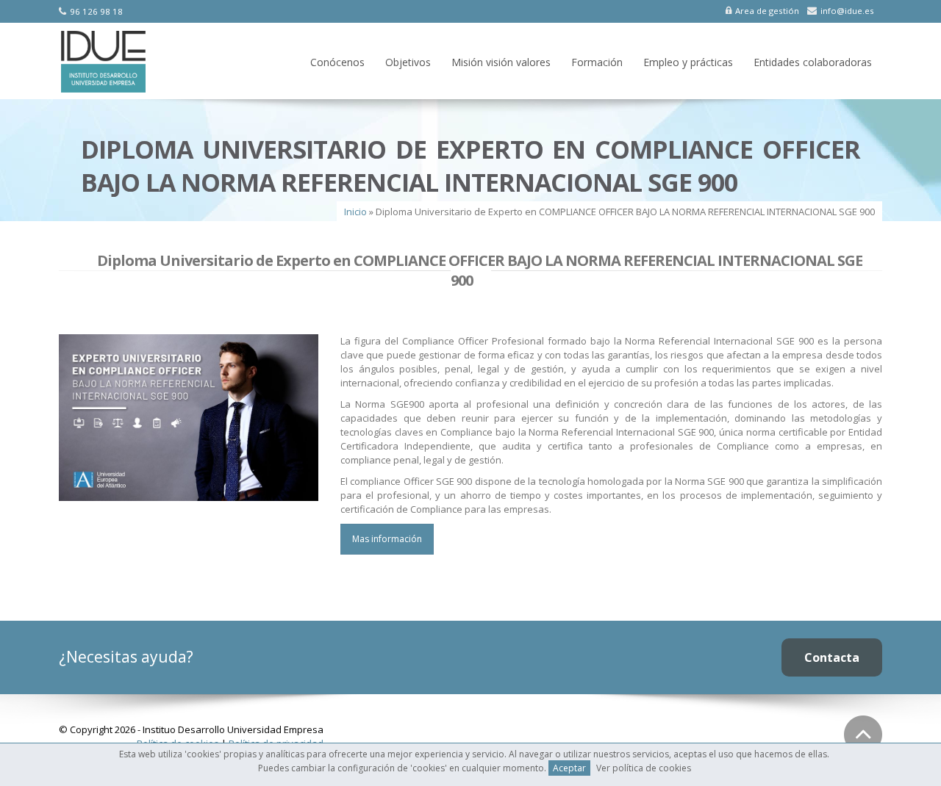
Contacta (831, 657)
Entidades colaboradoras (813, 62)
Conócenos (337, 62)
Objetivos (408, 62)
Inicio (355, 211)
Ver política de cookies (643, 768)
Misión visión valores (501, 62)
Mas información (387, 539)
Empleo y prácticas (688, 62)
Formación (597, 62)
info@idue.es (847, 10)
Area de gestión (767, 10)
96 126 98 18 (96, 11)
